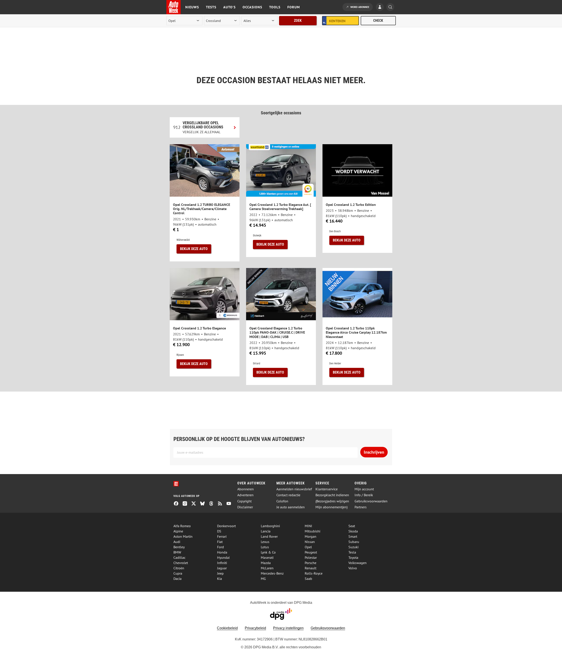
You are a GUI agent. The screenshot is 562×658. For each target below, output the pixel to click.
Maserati (267, 557)
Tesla (352, 552)
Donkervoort (226, 526)
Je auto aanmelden (290, 507)
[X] (195, 504)
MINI (308, 526)
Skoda (353, 531)
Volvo (352, 568)
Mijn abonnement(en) (331, 507)
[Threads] (213, 504)
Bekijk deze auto (194, 249)
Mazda (266, 563)
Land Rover (269, 536)
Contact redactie (288, 495)
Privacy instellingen (288, 628)
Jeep (220, 573)
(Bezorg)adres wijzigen (332, 501)
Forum (293, 7)
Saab (308, 578)
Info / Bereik (364, 495)
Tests (211, 7)
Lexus (265, 541)
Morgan (310, 536)
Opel (308, 547)
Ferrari (222, 536)
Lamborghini (270, 526)
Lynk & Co (268, 552)
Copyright (244, 501)
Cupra (177, 573)
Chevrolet (180, 563)
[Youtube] (230, 504)
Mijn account (364, 489)
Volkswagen (357, 563)
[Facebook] (177, 504)
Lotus (265, 547)
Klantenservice (326, 489)
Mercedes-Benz (272, 573)
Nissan (310, 541)
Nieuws (192, 7)
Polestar (311, 557)
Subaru (353, 541)
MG (263, 578)
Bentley (179, 547)
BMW (177, 552)
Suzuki (353, 547)
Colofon (282, 501)
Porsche (310, 563)
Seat (351, 526)
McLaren (267, 568)
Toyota (353, 557)
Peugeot (311, 552)
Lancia (265, 531)
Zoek (298, 20)
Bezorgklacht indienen (332, 495)
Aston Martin (183, 536)
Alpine (178, 531)
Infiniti (222, 563)
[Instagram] (186, 504)
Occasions (252, 7)
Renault (310, 568)
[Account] (381, 7)
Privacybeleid (255, 628)
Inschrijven (374, 452)
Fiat (220, 541)
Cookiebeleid (227, 628)
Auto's (229, 7)
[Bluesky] (204, 504)
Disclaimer (245, 507)
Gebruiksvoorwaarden (371, 501)
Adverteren (245, 495)
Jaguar (222, 568)
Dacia (177, 578)
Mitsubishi (312, 531)
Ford (220, 547)
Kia (219, 578)
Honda (222, 552)
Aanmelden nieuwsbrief (294, 489)
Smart (352, 536)
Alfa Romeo (182, 526)
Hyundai (223, 557)
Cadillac (179, 557)
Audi (176, 541)
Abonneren (245, 489)
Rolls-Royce (313, 573)
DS (219, 531)
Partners (361, 507)
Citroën (178, 568)
